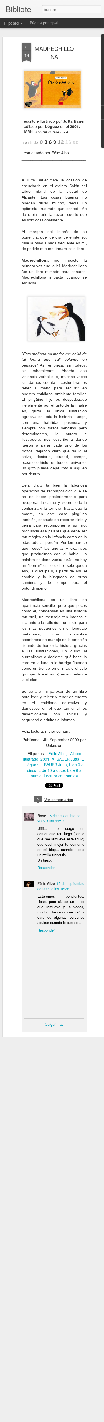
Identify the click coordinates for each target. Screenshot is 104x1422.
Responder (46, 867)
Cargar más (54, 1024)
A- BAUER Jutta (65, 759)
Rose (41, 815)
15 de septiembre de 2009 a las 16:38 (60, 886)
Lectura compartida (61, 775)
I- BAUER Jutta (53, 764)
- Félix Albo (56, 753)
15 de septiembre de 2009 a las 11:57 (58, 818)
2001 (44, 759)
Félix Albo (46, 883)
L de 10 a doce (52, 770)
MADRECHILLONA (54, 52)
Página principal (44, 23)
